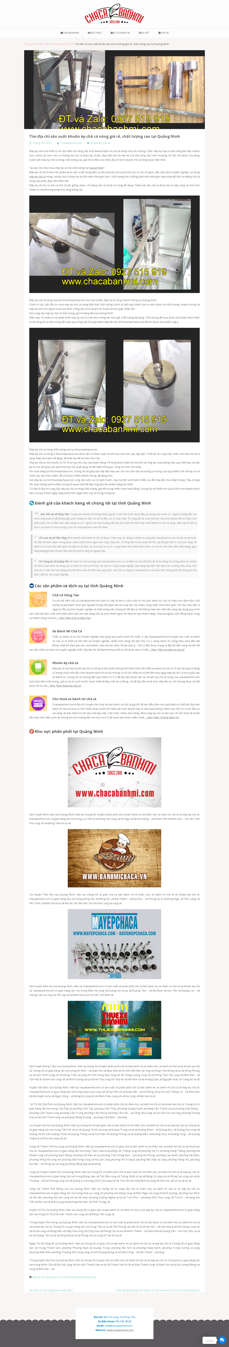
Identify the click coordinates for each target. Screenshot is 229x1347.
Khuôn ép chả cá (100, 143)
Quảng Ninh (96, 168)
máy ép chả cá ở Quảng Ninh (65, 1277)
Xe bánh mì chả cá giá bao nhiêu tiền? (51, 1290)
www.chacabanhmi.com (120, 1330)
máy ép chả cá (37, 176)
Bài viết (145, 32)
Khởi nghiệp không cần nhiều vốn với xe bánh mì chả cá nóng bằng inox (158, 1290)
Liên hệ (164, 32)
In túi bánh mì (121, 32)
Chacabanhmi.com (70, 143)
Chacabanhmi (71, 32)
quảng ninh (89, 1277)
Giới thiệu (96, 32)
